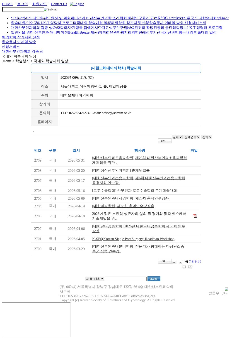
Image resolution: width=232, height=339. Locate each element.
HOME (7, 4)
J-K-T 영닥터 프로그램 (59, 23)
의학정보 (179, 27)
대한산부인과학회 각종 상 (32, 27)
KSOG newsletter (170, 18)
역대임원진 (38, 18)
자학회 (104, 32)
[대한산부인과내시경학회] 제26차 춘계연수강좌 (130, 198)
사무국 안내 (192, 18)
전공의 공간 (162, 27)
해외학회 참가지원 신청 (130, 23)
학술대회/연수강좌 (26, 23)
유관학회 (117, 32)
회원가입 (39, 4)
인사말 (16, 18)
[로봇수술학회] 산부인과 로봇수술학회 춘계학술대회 (134, 190)
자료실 (107, 27)
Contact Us (59, 4)
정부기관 (153, 32)
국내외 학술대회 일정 (94, 23)
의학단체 (138, 32)
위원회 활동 (143, 27)
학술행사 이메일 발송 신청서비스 (176, 23)
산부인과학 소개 (106, 18)
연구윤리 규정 (146, 18)
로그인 (22, 4)
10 (199, 261)
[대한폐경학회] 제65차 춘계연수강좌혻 (123, 206)
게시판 (96, 27)
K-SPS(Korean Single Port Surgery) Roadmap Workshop (133, 239)
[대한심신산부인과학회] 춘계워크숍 (121, 170)
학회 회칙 (127, 18)
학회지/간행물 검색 (75, 27)
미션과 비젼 (83, 18)
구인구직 (120, 27)
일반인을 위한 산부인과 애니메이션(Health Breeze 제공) (55, 32)
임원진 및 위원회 (60, 18)
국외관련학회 (171, 32)
